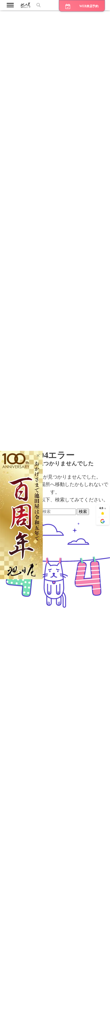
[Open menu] (10, 5)
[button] (82, 6)
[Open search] (38, 5)
